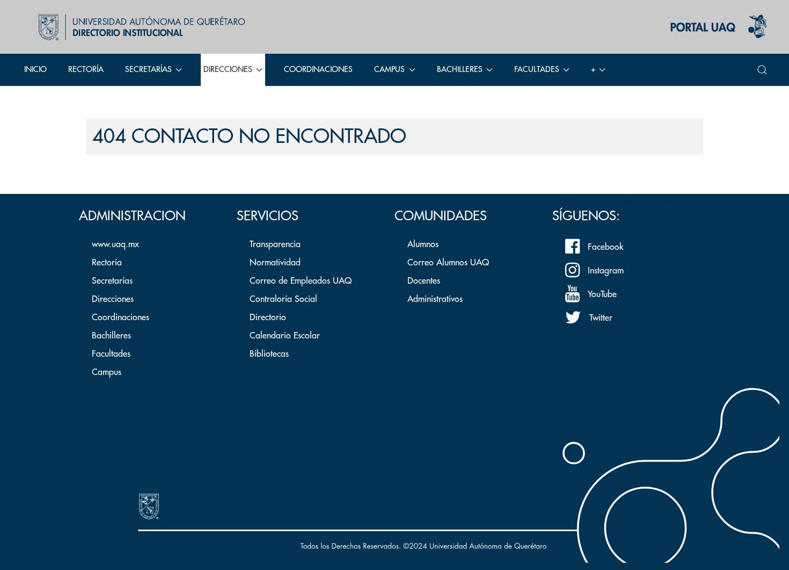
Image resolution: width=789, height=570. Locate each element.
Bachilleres (111, 335)
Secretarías (112, 281)
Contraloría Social (283, 299)
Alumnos (423, 244)
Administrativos (435, 299)
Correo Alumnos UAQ (448, 262)
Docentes (423, 281)
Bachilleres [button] (460, 70)
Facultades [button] (536, 70)
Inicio (35, 70)
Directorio (268, 317)
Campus (106, 372)
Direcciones (113, 299)
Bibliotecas (269, 354)
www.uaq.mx (115, 244)
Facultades (111, 354)
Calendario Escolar (285, 335)
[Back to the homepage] (139, 27)
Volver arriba (645, 201)
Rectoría (86, 70)
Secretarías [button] (148, 70)
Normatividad (275, 262)
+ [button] (593, 70)
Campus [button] (389, 70)
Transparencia (275, 244)
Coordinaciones (318, 70)
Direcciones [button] (227, 70)
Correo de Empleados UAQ (301, 281)
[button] (762, 70)
